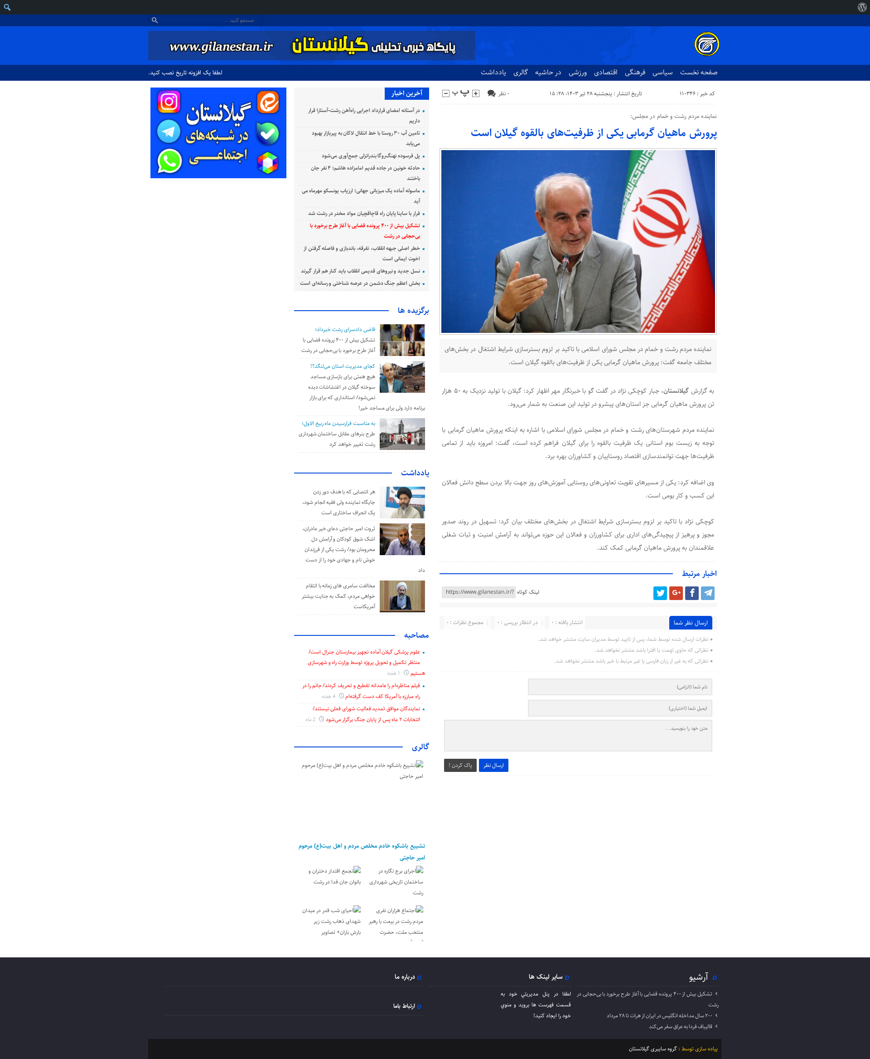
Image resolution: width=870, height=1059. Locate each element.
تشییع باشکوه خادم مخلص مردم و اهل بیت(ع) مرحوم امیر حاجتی (362, 851)
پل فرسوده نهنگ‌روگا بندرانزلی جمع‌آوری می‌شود (371, 155)
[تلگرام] (708, 593)
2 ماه (311, 719)
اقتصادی (606, 72)
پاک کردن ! (460, 765)
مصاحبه (416, 635)
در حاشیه (548, 72)
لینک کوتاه (528, 592)
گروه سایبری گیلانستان (653, 1048)
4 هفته (329, 696)
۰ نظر (503, 93)
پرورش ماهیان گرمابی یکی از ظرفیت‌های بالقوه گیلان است (594, 133)
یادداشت (493, 72)
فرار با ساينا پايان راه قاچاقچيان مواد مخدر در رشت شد (364, 213)
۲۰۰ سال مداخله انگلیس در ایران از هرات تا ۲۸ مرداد (659, 1015)
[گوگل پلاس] (676, 593)
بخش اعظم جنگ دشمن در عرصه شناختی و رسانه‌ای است (360, 283)
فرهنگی (635, 72)
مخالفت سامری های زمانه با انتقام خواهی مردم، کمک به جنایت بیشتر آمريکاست (338, 596)
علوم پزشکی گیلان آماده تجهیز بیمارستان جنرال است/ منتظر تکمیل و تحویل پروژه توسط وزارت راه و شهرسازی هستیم (366, 663)
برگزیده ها (413, 311)
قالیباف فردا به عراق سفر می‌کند (680, 1026)
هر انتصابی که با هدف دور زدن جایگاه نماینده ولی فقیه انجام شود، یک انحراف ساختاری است (338, 502)
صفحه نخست (699, 72)
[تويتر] (660, 593)
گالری (520, 72)
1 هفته (394, 673)
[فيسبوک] (692, 593)
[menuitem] (862, 7)
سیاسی (662, 72)
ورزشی (578, 72)
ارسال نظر (493, 765)
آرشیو (698, 977)
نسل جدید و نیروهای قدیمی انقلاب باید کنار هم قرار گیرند (360, 271)
